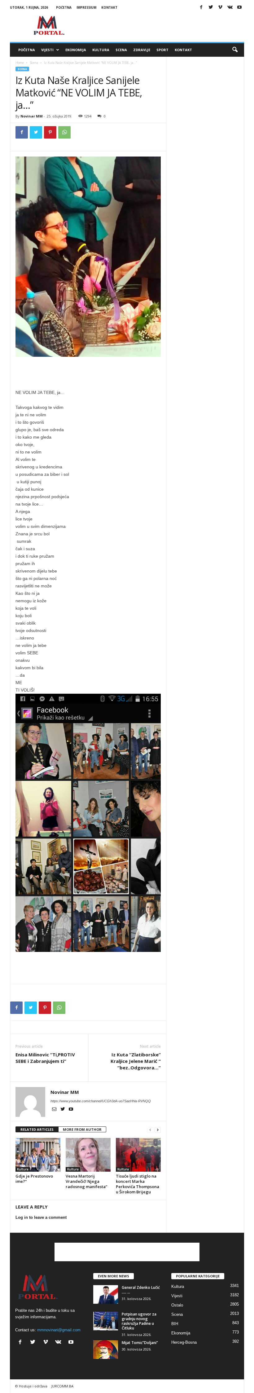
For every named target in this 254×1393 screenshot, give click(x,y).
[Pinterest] (50, 132)
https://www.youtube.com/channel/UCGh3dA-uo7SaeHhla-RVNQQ (100, 1101)
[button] (235, 50)
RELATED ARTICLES (37, 1129)
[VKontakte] (230, 7)
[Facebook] (201, 7)
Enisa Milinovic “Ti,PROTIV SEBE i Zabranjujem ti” (45, 1057)
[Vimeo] (220, 7)
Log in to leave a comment (41, 1217)
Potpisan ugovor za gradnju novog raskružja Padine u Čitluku (139, 1321)
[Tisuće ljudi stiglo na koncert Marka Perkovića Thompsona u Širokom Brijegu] (138, 1154)
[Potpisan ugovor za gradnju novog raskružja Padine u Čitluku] (105, 1321)
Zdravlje (141, 49)
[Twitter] (210, 7)
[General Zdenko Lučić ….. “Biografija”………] (105, 1294)
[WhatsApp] (64, 132)
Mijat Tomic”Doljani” (140, 1342)
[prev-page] (150, 1129)
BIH (174, 1323)
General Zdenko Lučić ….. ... (141, 1290)
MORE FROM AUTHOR (82, 1129)
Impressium (86, 7)
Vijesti (47, 49)
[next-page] (158, 1129)
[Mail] (54, 1110)
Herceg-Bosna (184, 1342)
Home (19, 62)
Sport (162, 49)
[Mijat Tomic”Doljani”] (105, 1349)
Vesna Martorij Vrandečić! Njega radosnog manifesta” (86, 1181)
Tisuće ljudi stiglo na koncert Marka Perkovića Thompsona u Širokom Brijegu (137, 1184)
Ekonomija (75, 49)
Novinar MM (31, 116)
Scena (121, 49)
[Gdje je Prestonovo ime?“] (37, 1154)
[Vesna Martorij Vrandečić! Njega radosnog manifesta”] (88, 1154)
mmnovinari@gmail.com (59, 1330)
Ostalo (177, 1305)
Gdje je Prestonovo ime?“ (34, 1178)
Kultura (100, 49)
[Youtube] (239, 7)
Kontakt (109, 7)
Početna (64, 7)
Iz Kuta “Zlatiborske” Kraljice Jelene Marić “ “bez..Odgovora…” (136, 1061)
